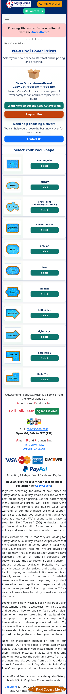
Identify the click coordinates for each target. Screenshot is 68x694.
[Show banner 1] (26, 39)
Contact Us (36, 11)
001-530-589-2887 (37, 429)
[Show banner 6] (41, 39)
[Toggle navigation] (7, 18)
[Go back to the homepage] (18, 4)
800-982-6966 (51, 4)
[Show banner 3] (32, 39)
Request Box (34, 114)
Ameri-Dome (39, 32)
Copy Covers (43, 485)
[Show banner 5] (38, 39)
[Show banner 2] (29, 39)
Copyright (11, 687)
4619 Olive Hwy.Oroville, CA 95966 (34, 447)
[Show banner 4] (35, 39)
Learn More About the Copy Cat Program (34, 105)
